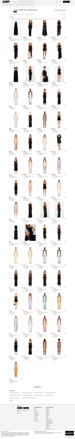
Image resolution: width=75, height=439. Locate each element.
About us (47, 409)
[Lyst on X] (20, 406)
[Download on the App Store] (19, 408)
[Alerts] (57, 1)
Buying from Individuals (49, 423)
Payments (47, 413)
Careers (47, 416)
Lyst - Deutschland (36, 414)
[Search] (19, 1)
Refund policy (48, 414)
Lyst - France (36, 416)
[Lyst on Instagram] (17, 406)
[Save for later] (22, 37)
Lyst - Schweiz (36, 413)
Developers (47, 415)
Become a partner (48, 425)
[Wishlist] (60, 1)
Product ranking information (50, 422)
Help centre (47, 408)
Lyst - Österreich (36, 412)
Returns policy (48, 412)
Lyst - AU (35, 408)
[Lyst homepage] (6, 2)
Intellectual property (48, 421)
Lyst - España (36, 415)
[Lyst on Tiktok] (18, 406)
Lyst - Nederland (36, 421)
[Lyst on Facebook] (21, 406)
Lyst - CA (35, 409)
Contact (47, 417)
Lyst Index (47, 426)
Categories (47, 424)
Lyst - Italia (35, 417)
